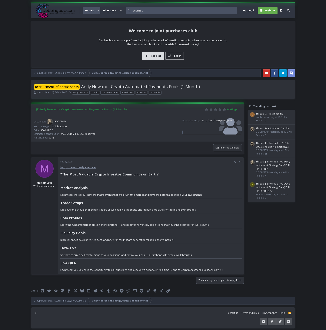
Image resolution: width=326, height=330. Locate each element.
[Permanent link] (160, 174)
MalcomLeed (43, 92)
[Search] (288, 10)
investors (141, 92)
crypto (94, 92)
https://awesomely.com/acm (78, 167)
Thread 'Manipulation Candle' (273, 128)
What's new (109, 10)
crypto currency (110, 92)
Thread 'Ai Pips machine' (270, 113)
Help (282, 313)
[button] (98, 10)
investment (127, 92)
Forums (89, 10)
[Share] (235, 161)
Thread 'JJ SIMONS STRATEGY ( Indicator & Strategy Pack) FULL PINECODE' (273, 165)
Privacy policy (269, 313)
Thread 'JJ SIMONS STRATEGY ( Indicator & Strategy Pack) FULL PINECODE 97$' (273, 187)
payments (155, 92)
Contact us (232, 313)
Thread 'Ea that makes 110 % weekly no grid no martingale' (272, 144)
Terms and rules (250, 313)
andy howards (80, 92)
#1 (240, 161)
